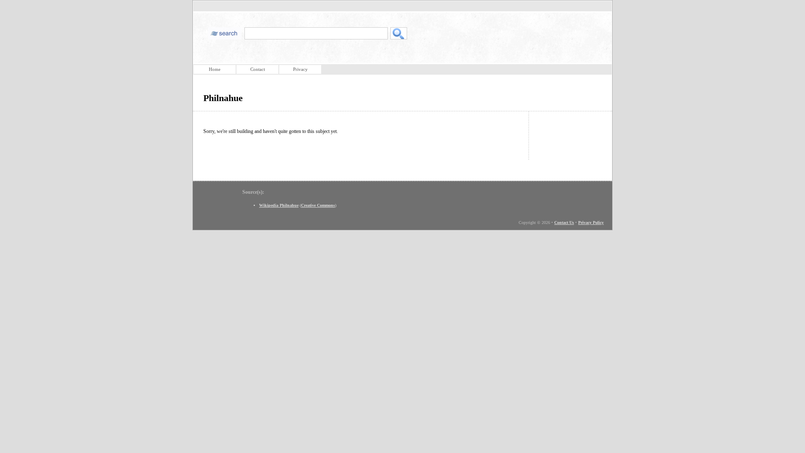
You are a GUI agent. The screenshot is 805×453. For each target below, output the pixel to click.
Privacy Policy (591, 222)
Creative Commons (318, 205)
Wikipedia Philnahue (279, 205)
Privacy (300, 69)
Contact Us (564, 222)
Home (215, 69)
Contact (257, 69)
